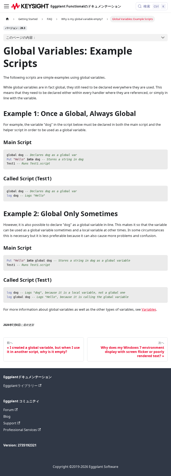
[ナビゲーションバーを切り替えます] (6, 6)
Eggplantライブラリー (20, 385)
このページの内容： (21, 37)
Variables (149, 309)
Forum (8, 409)
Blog (6, 416)
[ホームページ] (7, 19)
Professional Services (20, 429)
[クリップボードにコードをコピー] (162, 154)
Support (9, 423)
